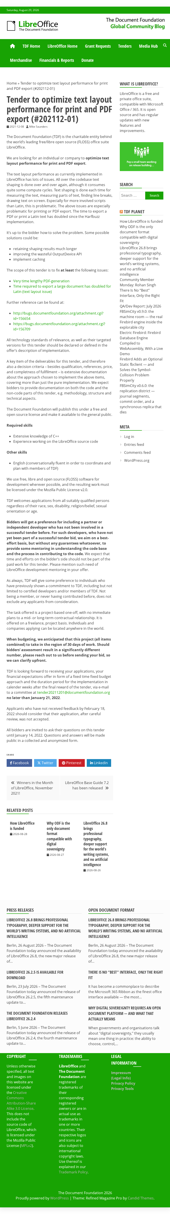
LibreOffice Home (62, 46)
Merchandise (21, 60)
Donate (87, 60)
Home (12, 83)
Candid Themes (141, 1198)
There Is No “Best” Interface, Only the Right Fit (140, 295)
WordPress (59, 1198)
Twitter (47, 762)
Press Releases (20, 910)
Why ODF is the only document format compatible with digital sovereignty (59, 836)
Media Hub (148, 46)
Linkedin (100, 762)
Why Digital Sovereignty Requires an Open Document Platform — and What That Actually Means (124, 1013)
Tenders (124, 46)
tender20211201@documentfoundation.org (73, 692)
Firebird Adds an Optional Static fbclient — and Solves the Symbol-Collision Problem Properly (141, 370)
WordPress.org (136, 460)
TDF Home (31, 46)
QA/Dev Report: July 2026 (140, 306)
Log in (129, 436)
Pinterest (73, 762)
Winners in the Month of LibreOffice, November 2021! (32, 788)
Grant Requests (98, 46)
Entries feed (134, 444)
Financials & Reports (56, 60)
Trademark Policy (73, 1172)
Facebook (20, 762)
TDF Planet (134, 212)
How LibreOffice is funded (22, 825)
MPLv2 (26, 1145)
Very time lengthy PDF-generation (41, 281)
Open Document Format (111, 910)
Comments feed (137, 452)
